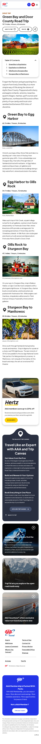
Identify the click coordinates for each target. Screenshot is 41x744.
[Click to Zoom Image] (20, 44)
